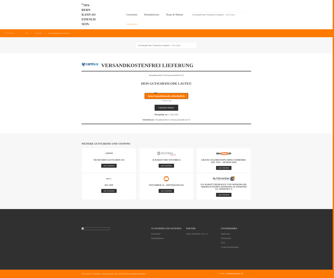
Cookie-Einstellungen (230, 247)
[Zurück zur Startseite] (89, 14)
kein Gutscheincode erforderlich (166, 96)
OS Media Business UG (234, 274)
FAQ (223, 243)
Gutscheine (131, 14)
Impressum (225, 234)
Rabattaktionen (151, 14)
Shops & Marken (174, 14)
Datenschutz (226, 238)
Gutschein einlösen (166, 108)
